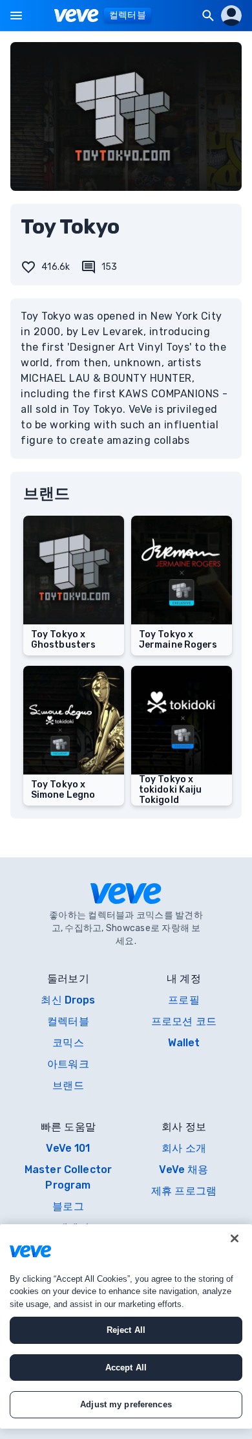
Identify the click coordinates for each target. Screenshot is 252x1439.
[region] (126, 1326)
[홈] (76, 15)
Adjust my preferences (126, 1404)
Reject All (126, 1330)
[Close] (234, 1238)
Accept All (126, 1367)
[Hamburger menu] (16, 15)
